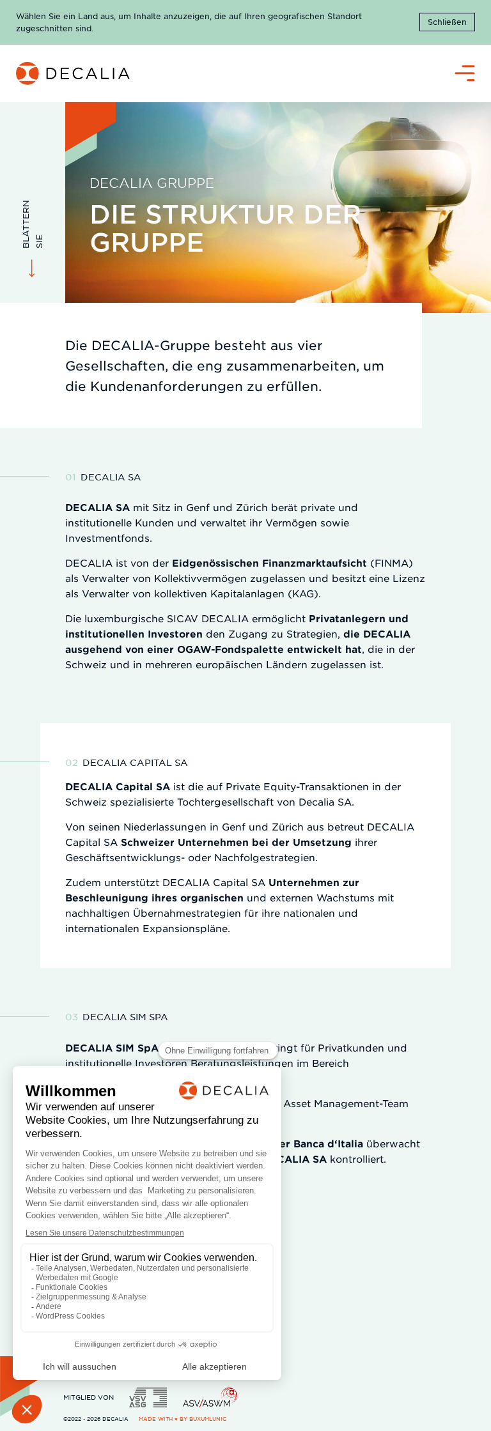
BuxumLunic (207, 1418)
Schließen (447, 22)
